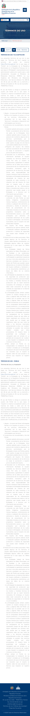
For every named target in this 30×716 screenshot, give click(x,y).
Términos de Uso (8, 706)
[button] (25, 10)
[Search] (27, 20)
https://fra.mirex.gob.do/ (8, 64)
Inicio (9, 40)
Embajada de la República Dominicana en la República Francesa (11, 11)
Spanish (5, 19)
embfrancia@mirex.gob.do (15, 704)
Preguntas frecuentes (15, 708)
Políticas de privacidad (20, 706)
